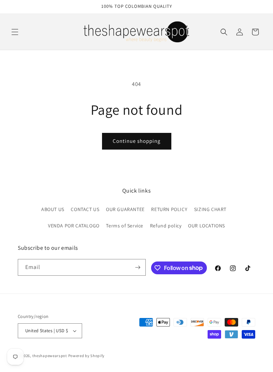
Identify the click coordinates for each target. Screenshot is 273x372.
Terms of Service (124, 225)
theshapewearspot (49, 355)
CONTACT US (85, 209)
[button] (15, 32)
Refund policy (166, 225)
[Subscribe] (137, 267)
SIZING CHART (210, 209)
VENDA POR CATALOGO (74, 225)
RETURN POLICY (169, 209)
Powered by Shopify (86, 355)
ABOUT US (52, 209)
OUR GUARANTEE (125, 209)
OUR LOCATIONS (206, 225)
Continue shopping (137, 141)
